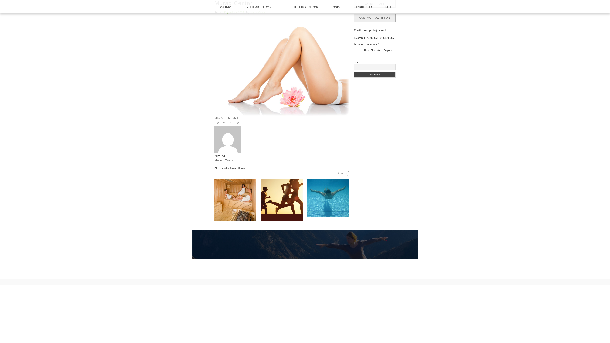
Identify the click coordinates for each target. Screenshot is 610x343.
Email (356, 62)
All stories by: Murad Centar (230, 168)
